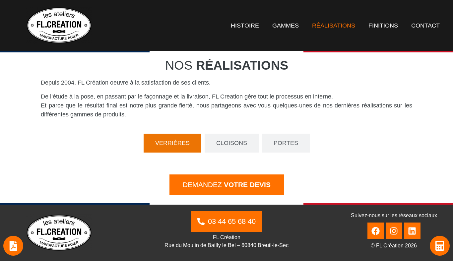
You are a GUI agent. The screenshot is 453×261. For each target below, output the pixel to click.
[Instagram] (394, 231)
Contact (425, 25)
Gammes (285, 25)
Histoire (245, 25)
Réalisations (333, 25)
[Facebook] (375, 231)
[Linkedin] (412, 231)
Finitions (383, 25)
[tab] (172, 143)
